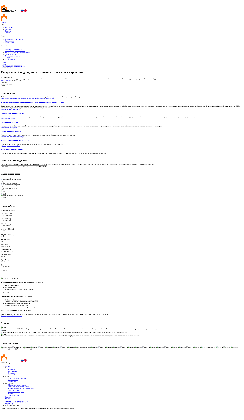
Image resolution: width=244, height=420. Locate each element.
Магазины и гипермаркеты (13, 49)
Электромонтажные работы (12, 149)
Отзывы (3, 64)
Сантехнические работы (11, 131)
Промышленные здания (12, 56)
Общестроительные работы (12, 113)
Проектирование (6, 316)
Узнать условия (6, 80)
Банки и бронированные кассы (15, 51)
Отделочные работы (9, 122)
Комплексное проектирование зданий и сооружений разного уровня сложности (34, 102)
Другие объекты (10, 59)
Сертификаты (9, 29)
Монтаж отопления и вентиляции (15, 140)
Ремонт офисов (9, 42)
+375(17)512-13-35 (7, 66)
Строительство (9, 41)
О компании (9, 27)
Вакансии (8, 33)
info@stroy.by (9, 403)
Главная (3, 22)
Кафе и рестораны (10, 54)
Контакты (4, 62)
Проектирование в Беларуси (14, 39)
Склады (7, 57)
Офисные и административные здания (17, 52)
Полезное (8, 31)
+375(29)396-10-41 (19, 66)
